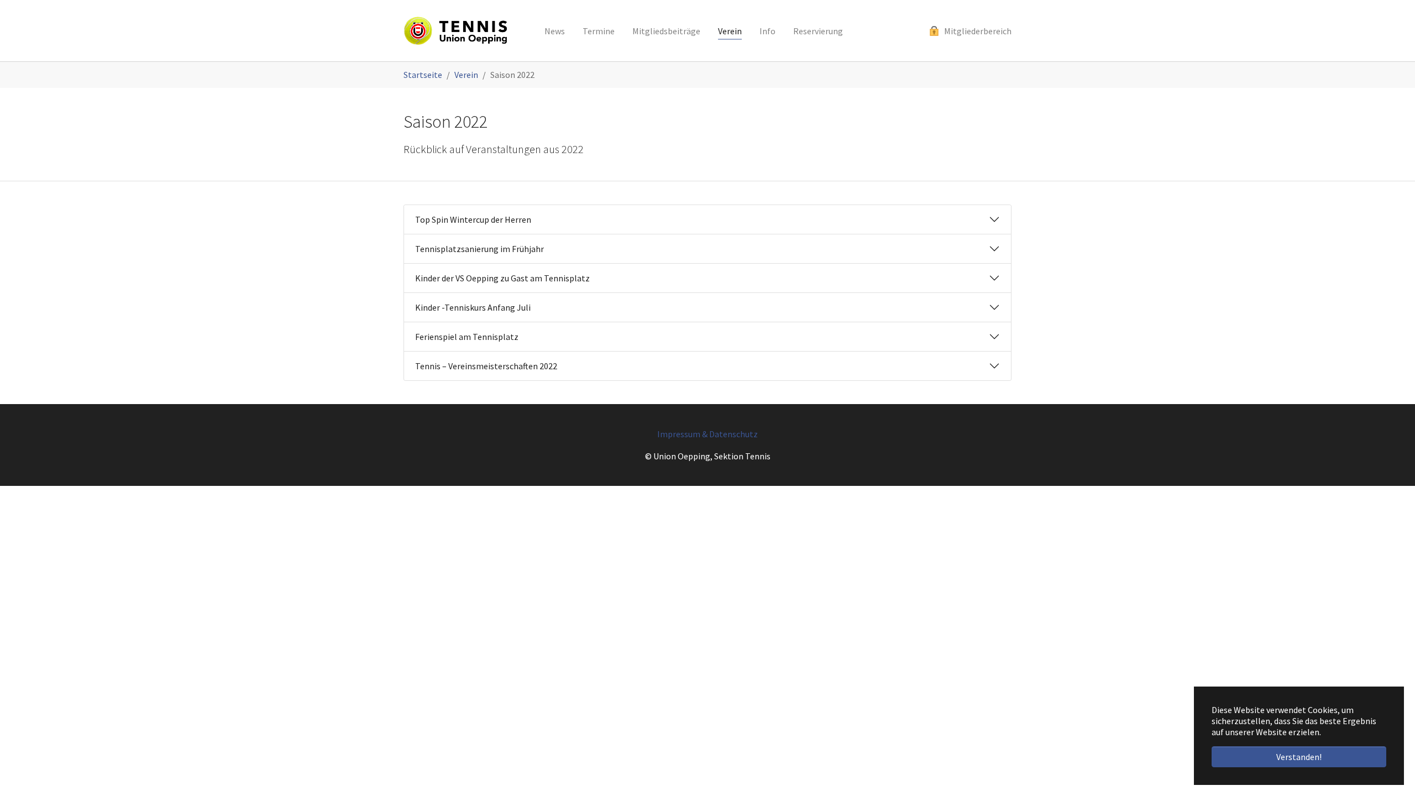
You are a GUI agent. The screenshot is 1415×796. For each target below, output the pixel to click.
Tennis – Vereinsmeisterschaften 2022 (486, 365)
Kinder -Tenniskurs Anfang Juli (473, 307)
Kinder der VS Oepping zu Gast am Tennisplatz (502, 278)
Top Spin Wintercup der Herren (473, 219)
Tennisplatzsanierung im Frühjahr (479, 248)
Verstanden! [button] (1299, 756)
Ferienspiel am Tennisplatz (466, 336)
